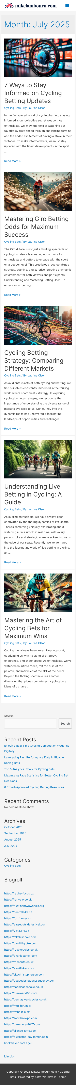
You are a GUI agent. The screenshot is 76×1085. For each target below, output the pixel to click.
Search (9, 715)
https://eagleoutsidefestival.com (25, 924)
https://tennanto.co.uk (18, 962)
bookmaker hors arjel (17, 1043)
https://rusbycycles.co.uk (20, 949)
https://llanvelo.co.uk (18, 899)
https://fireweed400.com (20, 993)
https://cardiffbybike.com (20, 943)
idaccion (9, 1056)
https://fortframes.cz (17, 918)
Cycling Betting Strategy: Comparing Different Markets (33, 360)
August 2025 (12, 839)
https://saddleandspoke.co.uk (23, 987)
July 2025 (10, 845)
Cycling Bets (12, 107)
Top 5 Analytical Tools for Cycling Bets (29, 769)
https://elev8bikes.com (19, 968)
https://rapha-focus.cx (19, 893)
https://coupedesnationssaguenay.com (29, 980)
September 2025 (15, 833)
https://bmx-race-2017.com (22, 1024)
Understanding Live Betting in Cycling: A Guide (33, 494)
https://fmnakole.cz (17, 1011)
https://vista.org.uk (16, 930)
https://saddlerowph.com (20, 1018)
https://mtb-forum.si (17, 1005)
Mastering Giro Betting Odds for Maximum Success (36, 226)
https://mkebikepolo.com (20, 937)
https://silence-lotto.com (20, 1030)
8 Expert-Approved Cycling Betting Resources (34, 787)
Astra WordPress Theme (50, 1077)
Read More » (12, 161)
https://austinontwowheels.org (24, 905)
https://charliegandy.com (20, 955)
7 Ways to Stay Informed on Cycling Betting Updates (33, 92)
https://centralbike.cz (18, 912)
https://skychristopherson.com (24, 974)
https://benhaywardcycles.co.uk (25, 999)
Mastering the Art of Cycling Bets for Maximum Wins (33, 628)
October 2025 (13, 827)
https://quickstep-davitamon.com (26, 1036)
